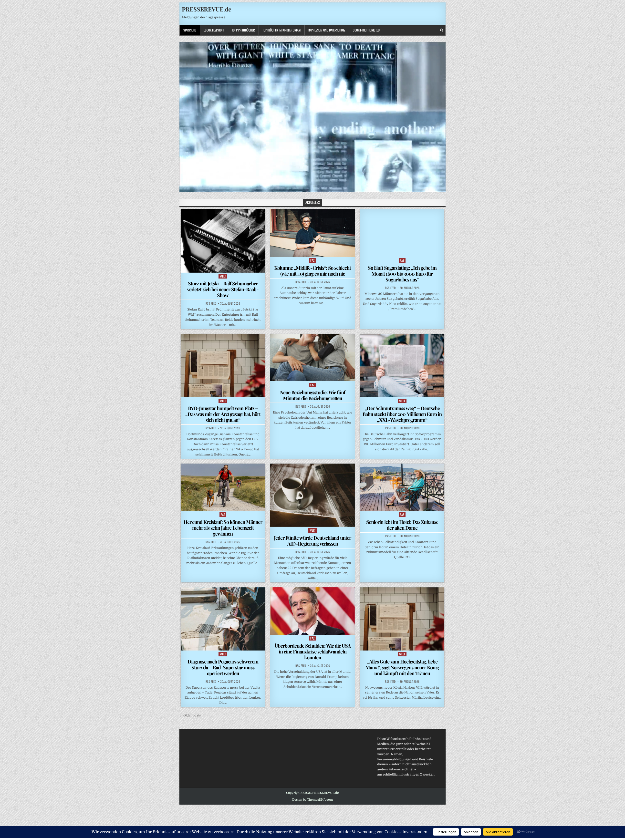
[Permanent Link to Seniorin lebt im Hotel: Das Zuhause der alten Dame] (402, 487)
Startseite (189, 30)
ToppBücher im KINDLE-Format (281, 30)
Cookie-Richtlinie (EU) (366, 30)
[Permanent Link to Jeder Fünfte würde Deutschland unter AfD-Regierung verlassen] (312, 495)
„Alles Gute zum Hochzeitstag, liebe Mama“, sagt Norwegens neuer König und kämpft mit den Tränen (402, 667)
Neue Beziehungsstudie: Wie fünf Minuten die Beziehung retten (312, 395)
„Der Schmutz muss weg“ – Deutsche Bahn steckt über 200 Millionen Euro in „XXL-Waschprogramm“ (402, 414)
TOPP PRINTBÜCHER (243, 30)
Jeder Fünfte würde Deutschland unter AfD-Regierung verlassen (312, 540)
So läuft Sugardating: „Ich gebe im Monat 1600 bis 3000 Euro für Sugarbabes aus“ (402, 273)
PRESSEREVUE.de (206, 9)
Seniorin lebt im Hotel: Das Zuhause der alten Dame (402, 524)
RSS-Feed (211, 303)
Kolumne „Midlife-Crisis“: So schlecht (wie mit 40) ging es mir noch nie (312, 270)
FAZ (312, 260)
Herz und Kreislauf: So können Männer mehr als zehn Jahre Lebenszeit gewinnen (223, 527)
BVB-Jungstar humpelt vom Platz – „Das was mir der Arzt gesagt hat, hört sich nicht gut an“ (222, 414)
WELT (223, 276)
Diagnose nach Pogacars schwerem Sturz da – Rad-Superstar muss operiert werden (223, 667)
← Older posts (190, 715)
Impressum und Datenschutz (326, 30)
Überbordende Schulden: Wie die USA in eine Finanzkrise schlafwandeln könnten (313, 651)
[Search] (441, 30)
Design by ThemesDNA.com (312, 799)
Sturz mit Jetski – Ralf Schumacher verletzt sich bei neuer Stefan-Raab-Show (223, 289)
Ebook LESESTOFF (214, 30)
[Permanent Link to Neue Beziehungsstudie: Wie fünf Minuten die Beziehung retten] (312, 357)
